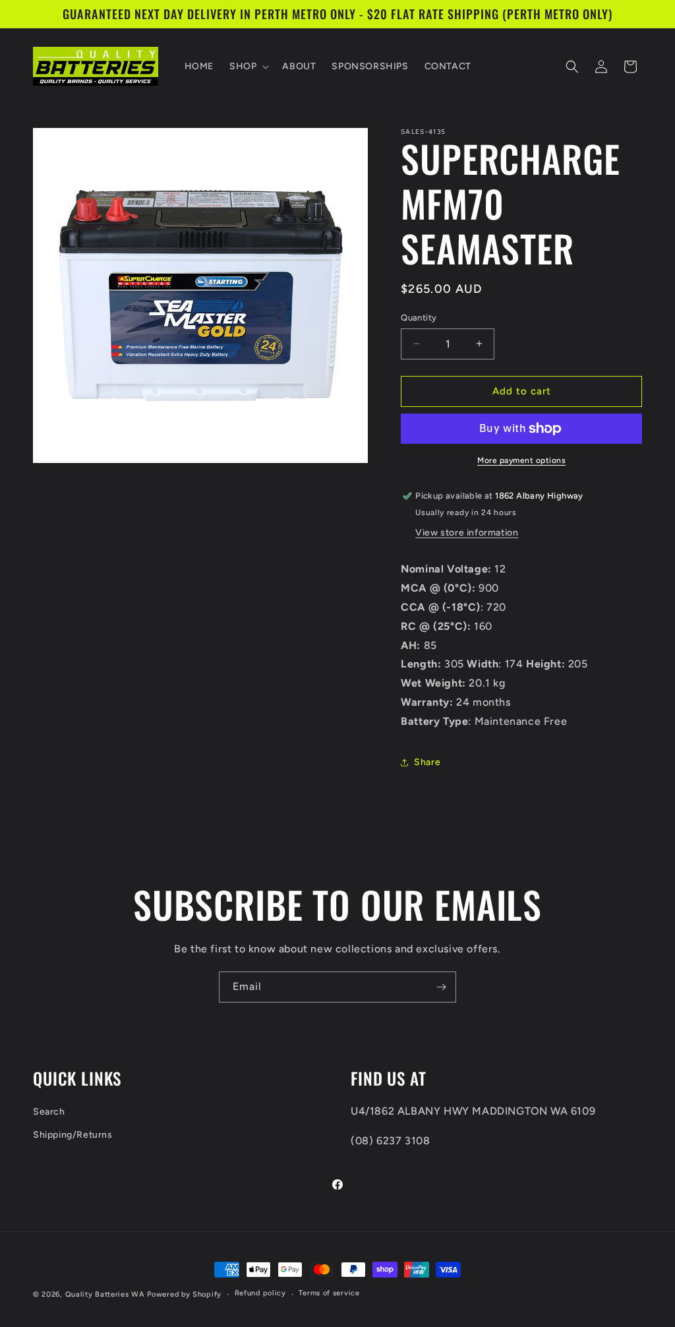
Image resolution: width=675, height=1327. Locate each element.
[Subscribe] (440, 987)
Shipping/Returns (73, 1134)
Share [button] (427, 762)
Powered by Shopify (184, 1294)
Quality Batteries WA (105, 1294)
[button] (247, 66)
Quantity (418, 318)
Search (49, 1111)
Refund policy (260, 1293)
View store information (466, 532)
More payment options (521, 460)
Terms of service (329, 1293)
